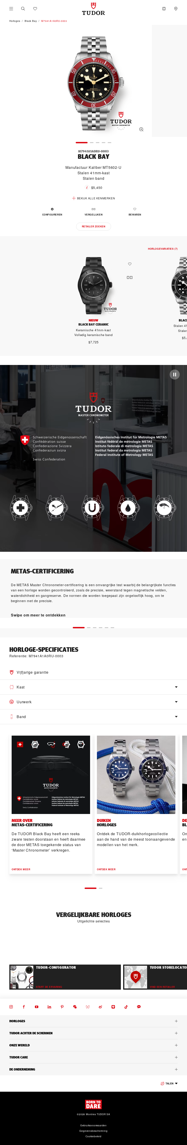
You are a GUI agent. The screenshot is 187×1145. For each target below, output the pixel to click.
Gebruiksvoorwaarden (93, 1125)
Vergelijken (94, 214)
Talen (170, 1083)
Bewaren (135, 214)
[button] (23, 8)
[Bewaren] (131, 264)
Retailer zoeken (93, 226)
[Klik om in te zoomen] (93, 81)
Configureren (52, 214)
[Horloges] (93, 1021)
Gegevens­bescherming (93, 1130)
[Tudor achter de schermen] (93, 1033)
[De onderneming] (93, 1069)
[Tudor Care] (93, 1057)
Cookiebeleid (93, 1136)
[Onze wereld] (93, 1045)
